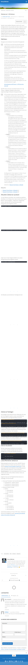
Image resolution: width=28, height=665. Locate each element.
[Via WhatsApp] (18, 661)
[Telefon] (14, 661)
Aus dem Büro (6, 553)
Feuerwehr (9, 566)
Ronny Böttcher (5, 1)
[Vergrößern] (25, 232)
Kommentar (4, 623)
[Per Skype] (12, 661)
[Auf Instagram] (20, 661)
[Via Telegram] (16, 661)
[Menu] (26, 1)
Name (3, 632)
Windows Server (10, 10)
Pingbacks (15, 595)
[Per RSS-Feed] (22, 661)
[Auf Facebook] (5, 661)
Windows (3, 10)
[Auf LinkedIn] (10, 661)
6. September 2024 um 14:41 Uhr (19, 599)
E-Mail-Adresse (17, 632)
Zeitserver (18, 553)
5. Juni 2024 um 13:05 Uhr (14, 612)
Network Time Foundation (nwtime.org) (13, 466)
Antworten (7, 609)
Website (4, 636)
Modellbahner (15, 566)
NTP (10, 553)
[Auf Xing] (8, 661)
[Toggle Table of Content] (24, 22)
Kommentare (6, 595)
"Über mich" (13, 564)
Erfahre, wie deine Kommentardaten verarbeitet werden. (13, 649)
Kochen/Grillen (10, 567)
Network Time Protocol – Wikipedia (16, 184)
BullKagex (7, 611)
